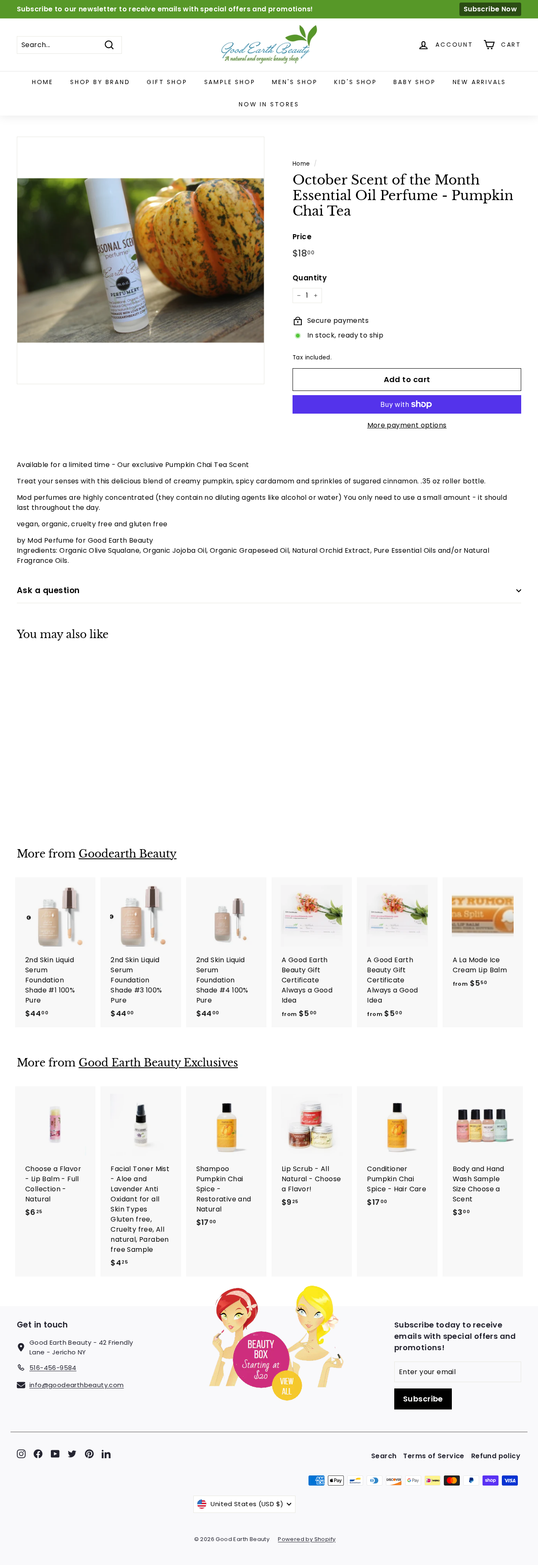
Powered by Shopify (306, 1539)
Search (383, 1456)
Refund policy (495, 1456)
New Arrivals (479, 82)
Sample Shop (230, 82)
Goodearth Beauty (128, 853)
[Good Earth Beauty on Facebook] (38, 1454)
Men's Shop (294, 82)
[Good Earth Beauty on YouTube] (55, 1454)
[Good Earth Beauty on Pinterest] (89, 1454)
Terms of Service (433, 1456)
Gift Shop (167, 82)
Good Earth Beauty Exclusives (158, 1062)
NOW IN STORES (269, 104)
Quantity (310, 278)
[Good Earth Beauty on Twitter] (72, 1454)
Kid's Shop (355, 82)
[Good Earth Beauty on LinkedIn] (106, 1454)
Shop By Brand (100, 82)
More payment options (407, 425)
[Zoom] (140, 260)
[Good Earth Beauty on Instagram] (21, 1454)
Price (302, 237)
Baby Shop (414, 82)
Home (42, 82)
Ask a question (48, 590)
